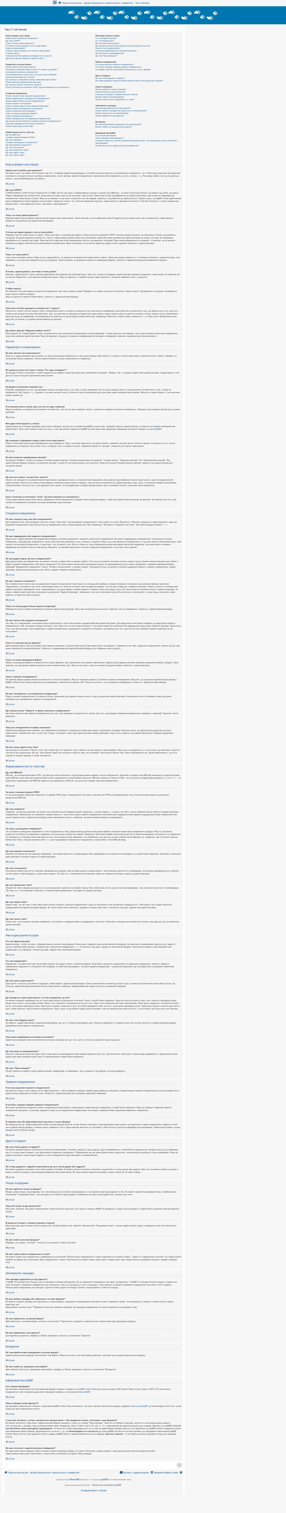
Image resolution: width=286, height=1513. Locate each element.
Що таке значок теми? (15, 155)
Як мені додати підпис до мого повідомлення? (25, 101)
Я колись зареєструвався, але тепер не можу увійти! (28, 51)
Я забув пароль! (12, 53)
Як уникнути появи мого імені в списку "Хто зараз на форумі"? (32, 70)
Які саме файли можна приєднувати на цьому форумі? (118, 124)
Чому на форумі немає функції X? (109, 138)
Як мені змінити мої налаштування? (21, 67)
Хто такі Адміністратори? (106, 38)
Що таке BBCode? (13, 135)
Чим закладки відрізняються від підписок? (113, 108)
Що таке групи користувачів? (107, 43)
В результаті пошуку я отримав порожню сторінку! (116, 94)
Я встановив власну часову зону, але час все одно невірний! (31, 75)
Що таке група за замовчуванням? (109, 53)
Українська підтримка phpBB (106, 1485)
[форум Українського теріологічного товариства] (143, 15)
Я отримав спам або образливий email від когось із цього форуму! (123, 70)
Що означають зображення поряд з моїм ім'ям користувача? (31, 80)
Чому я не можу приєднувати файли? (21, 113)
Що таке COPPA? (13, 41)
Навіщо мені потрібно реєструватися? (22, 38)
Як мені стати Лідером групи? (107, 48)
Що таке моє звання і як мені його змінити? (24, 85)
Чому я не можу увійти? (15, 48)
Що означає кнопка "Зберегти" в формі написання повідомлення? (33, 121)
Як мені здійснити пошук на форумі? (110, 89)
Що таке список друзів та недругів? (110, 78)
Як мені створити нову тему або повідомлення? (26, 96)
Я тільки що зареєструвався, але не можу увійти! (26, 46)
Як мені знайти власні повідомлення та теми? (114, 99)
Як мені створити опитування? (19, 104)
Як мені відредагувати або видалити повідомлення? (28, 98)
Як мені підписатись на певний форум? (112, 113)
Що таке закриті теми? (15, 153)
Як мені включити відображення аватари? (23, 82)
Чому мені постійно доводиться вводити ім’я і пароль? (29, 56)
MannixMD (75, 1479)
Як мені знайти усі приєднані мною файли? (113, 127)
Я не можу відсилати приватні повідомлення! (114, 64)
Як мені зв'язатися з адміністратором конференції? (117, 146)
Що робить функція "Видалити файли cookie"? (25, 58)
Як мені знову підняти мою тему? (20, 126)
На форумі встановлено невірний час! (22, 72)
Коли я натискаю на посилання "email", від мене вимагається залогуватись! (37, 87)
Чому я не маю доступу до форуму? (21, 111)
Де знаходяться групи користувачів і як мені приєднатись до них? (123, 46)
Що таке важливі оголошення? (18, 145)
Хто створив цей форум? (105, 136)
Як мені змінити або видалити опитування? (24, 109)
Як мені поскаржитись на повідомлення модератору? (28, 119)
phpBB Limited (85, 1389)
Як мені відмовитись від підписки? (109, 116)
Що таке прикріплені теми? (17, 150)
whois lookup (11, 1426)
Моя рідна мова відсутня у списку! (20, 77)
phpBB (157, 429)
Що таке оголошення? (15, 147)
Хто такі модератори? (104, 41)
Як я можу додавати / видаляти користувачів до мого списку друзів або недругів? (129, 81)
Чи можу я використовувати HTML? (20, 137)
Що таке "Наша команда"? (106, 56)
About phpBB (84, 1392)
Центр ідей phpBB (140, 1406)
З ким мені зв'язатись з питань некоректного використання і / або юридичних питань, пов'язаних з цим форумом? (136, 142)
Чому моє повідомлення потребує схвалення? (25, 124)
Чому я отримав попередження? (19, 116)
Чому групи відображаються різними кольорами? (116, 51)
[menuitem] (164, 1473)
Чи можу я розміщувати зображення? (21, 142)
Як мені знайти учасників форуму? (109, 97)
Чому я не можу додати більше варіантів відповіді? (27, 106)
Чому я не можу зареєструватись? (20, 43)
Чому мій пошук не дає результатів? (110, 92)
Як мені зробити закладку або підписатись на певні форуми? (121, 111)
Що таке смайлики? (14, 140)
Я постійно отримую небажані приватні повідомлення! (118, 67)
